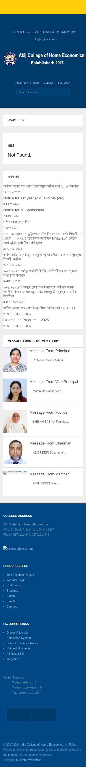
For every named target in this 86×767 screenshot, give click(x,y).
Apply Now (21, 82)
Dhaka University (17, 632)
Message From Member (49, 474)
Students (12, 590)
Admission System (19, 637)
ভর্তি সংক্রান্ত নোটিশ (16, 222)
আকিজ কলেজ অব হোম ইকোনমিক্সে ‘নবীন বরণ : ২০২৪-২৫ (39, 308)
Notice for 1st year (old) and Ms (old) (33, 198)
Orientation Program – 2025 (26, 320)
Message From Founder (49, 412)
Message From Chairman (50, 443)
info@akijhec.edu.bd (45, 39)
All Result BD (15, 653)
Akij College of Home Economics (42, 744)
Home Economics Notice (22, 643)
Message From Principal (50, 351)
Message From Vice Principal (54, 382)
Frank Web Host (30, 759)
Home (12, 120)
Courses (12, 606)
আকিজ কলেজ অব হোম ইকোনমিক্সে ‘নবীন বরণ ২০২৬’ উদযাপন (41, 186)
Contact (48, 82)
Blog (36, 82)
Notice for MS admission (23, 210)
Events (11, 601)
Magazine (13, 659)
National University (19, 648)
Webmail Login (16, 580)
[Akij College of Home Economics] (44, 59)
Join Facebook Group (20, 574)
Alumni (11, 596)
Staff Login (64, 82)
